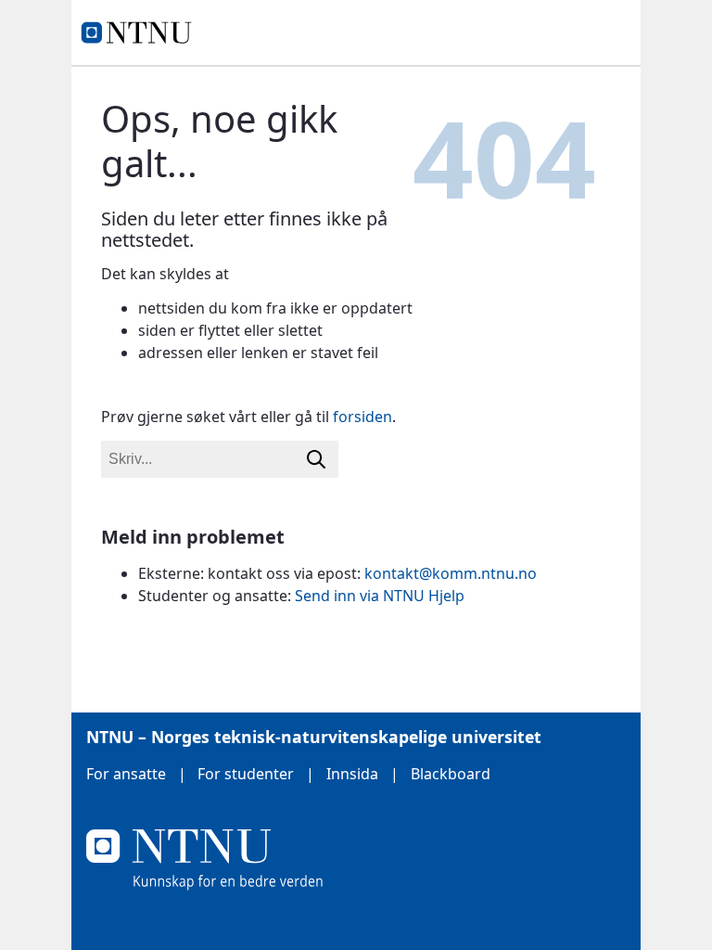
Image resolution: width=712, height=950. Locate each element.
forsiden (362, 416)
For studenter (245, 774)
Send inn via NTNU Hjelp (379, 595)
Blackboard (450, 774)
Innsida (352, 774)
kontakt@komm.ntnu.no (450, 573)
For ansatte (126, 774)
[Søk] (316, 459)
